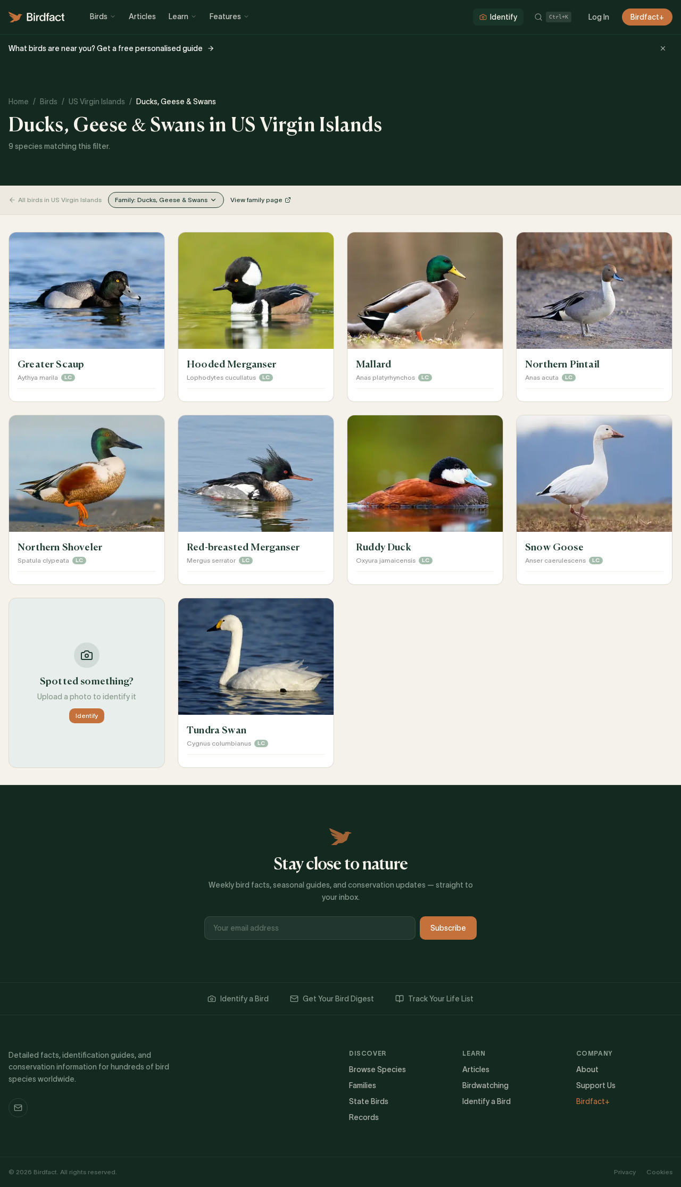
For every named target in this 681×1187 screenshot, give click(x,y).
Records (364, 1117)
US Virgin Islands (97, 101)
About (587, 1069)
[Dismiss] (662, 48)
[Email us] (18, 1107)
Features (225, 16)
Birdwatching (485, 1085)
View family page (256, 199)
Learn (178, 16)
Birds (98, 16)
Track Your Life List (441, 998)
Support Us (596, 1085)
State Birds (368, 1101)
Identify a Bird (244, 998)
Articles (142, 16)
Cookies (659, 1171)
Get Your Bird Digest (338, 998)
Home (19, 101)
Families (362, 1085)
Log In (598, 17)
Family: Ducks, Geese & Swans (161, 199)
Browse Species (377, 1069)
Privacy (625, 1171)
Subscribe (448, 928)
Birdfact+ (647, 17)
